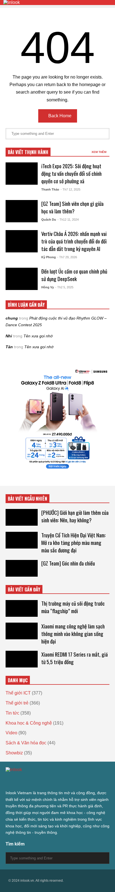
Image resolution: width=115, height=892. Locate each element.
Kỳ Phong (48, 257)
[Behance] (48, 781)
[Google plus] (28, 781)
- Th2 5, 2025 (64, 287)
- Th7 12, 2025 (70, 189)
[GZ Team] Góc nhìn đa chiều (68, 563)
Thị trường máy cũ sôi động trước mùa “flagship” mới (73, 607)
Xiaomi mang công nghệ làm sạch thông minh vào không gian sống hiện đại (73, 633)
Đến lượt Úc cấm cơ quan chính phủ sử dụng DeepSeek (74, 274)
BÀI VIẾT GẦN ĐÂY (24, 589)
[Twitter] (8, 781)
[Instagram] (38, 781)
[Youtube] (58, 781)
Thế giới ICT (18, 693)
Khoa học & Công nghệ (29, 723)
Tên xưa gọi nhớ (37, 336)
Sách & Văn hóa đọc (26, 742)
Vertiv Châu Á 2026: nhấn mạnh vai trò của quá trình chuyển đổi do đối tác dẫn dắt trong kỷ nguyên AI (74, 241)
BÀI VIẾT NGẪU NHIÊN (27, 498)
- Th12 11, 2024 (68, 219)
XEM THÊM (99, 151)
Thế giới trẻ (17, 703)
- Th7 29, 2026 (67, 257)
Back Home (59, 115)
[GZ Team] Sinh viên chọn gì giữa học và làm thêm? (72, 207)
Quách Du (48, 219)
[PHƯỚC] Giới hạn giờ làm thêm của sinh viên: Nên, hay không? (75, 516)
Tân (9, 347)
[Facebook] (18, 781)
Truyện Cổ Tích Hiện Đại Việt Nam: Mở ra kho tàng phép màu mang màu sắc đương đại (73, 542)
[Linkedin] (68, 781)
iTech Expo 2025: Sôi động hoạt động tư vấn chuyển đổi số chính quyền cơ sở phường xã (71, 173)
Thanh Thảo (50, 189)
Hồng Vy (47, 287)
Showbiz (14, 752)
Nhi (9, 336)
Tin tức (12, 713)
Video (11, 732)
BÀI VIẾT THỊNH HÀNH (28, 152)
